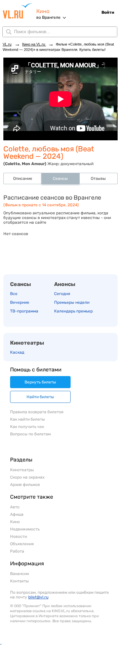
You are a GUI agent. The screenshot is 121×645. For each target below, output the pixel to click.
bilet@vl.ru (38, 597)
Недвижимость (25, 529)
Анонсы (64, 284)
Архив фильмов (25, 484)
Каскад (17, 352)
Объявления (22, 544)
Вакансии (19, 573)
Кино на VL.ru (34, 44)
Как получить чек (27, 426)
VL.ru (19, 10)
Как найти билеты (27, 419)
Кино (42, 11)
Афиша (17, 514)
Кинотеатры (27, 343)
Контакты (19, 581)
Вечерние (19, 302)
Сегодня (62, 293)
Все (13, 293)
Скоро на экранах (27, 477)
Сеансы (20, 284)
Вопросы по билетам (30, 434)
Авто (14, 507)
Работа (17, 551)
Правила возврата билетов (37, 412)
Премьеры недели (71, 302)
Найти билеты (40, 397)
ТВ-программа (24, 311)
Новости (18, 536)
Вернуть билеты (40, 382)
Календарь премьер (73, 311)
